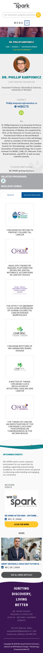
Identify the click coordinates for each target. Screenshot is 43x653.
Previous (3, 554)
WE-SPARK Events (21, 611)
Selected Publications (32, 195)
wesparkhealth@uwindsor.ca (19, 631)
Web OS (26, 649)
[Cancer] (4, 180)
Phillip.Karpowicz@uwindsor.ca (21, 103)
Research (15, 47)
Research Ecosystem (21, 614)
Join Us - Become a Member (21, 617)
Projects (10, 195)
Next (39, 554)
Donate (22, 620)
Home (7, 47)
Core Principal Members (29, 47)
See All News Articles (21, 575)
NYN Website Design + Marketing (25, 646)
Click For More (21, 524)
